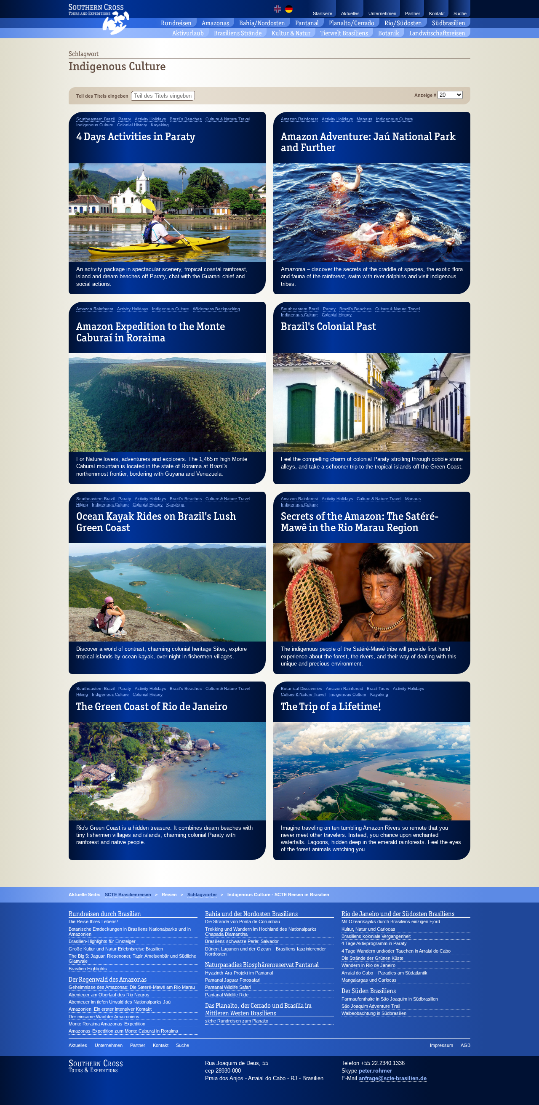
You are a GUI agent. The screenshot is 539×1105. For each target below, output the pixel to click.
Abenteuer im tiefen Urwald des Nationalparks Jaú (120, 1001)
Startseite (322, 13)
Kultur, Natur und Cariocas (368, 929)
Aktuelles (350, 13)
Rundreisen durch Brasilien (105, 914)
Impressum (441, 1045)
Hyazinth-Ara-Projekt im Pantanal (239, 972)
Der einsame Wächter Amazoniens (104, 1016)
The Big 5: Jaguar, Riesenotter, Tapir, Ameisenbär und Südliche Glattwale (132, 958)
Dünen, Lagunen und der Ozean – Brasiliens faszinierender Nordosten (265, 951)
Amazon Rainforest (299, 119)
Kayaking (160, 125)
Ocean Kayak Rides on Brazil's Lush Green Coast (156, 521)
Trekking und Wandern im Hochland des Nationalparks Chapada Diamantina (261, 932)
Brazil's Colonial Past (328, 326)
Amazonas (215, 23)
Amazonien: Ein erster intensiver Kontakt (110, 1009)
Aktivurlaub (188, 33)
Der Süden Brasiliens (369, 991)
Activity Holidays (150, 119)
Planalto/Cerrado (351, 23)
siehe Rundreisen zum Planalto (236, 1020)
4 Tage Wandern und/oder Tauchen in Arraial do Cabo (396, 950)
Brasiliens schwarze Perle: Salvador (242, 941)
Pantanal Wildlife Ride (226, 994)
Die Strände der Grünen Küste (372, 958)
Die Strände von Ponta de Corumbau (242, 921)
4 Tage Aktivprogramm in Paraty (374, 943)
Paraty (124, 119)
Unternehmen (382, 13)
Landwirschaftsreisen (437, 33)
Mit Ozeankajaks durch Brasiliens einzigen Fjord (391, 921)
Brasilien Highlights (88, 968)
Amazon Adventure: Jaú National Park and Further (368, 142)
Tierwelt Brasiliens (344, 33)
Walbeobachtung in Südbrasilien (374, 1013)
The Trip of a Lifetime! (331, 706)
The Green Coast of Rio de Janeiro (151, 706)
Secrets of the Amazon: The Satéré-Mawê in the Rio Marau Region (360, 521)
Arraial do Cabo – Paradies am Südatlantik (384, 972)
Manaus (364, 119)
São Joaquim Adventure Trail (371, 1006)
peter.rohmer (375, 1071)
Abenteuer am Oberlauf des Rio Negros (109, 994)
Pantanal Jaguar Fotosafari (232, 980)
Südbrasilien (448, 23)
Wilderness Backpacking (216, 309)
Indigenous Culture (94, 125)
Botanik (388, 33)
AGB (465, 1045)
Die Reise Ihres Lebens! (93, 921)
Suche (460, 13)
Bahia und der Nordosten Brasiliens (251, 914)
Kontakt (437, 13)
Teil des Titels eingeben (103, 96)
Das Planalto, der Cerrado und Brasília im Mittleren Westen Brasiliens (258, 1009)
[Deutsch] (289, 9)
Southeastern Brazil (95, 119)
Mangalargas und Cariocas (369, 980)
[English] (277, 9)
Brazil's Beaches (186, 119)
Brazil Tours (378, 689)
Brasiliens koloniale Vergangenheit (376, 936)
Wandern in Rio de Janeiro (368, 965)
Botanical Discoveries (301, 689)
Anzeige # (426, 95)
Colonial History (132, 125)
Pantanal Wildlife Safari (228, 987)
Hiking (82, 505)
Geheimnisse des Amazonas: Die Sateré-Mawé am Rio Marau (132, 987)
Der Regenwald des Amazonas (108, 979)
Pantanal (307, 23)
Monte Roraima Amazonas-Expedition (107, 1023)
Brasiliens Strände (237, 33)
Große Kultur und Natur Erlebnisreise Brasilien (116, 948)
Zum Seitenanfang (509, 1088)
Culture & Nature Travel (227, 119)
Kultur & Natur (291, 33)
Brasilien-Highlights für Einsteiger (102, 941)
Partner (412, 13)
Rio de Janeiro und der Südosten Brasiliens (398, 914)
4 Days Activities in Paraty (135, 136)
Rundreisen (176, 23)
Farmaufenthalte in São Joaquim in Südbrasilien (390, 998)
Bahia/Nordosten (262, 23)
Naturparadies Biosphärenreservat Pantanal (262, 965)
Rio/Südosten (403, 23)
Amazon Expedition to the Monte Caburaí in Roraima (150, 331)
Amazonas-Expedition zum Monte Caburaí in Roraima (123, 1030)
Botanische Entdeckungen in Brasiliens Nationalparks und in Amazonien (130, 932)
